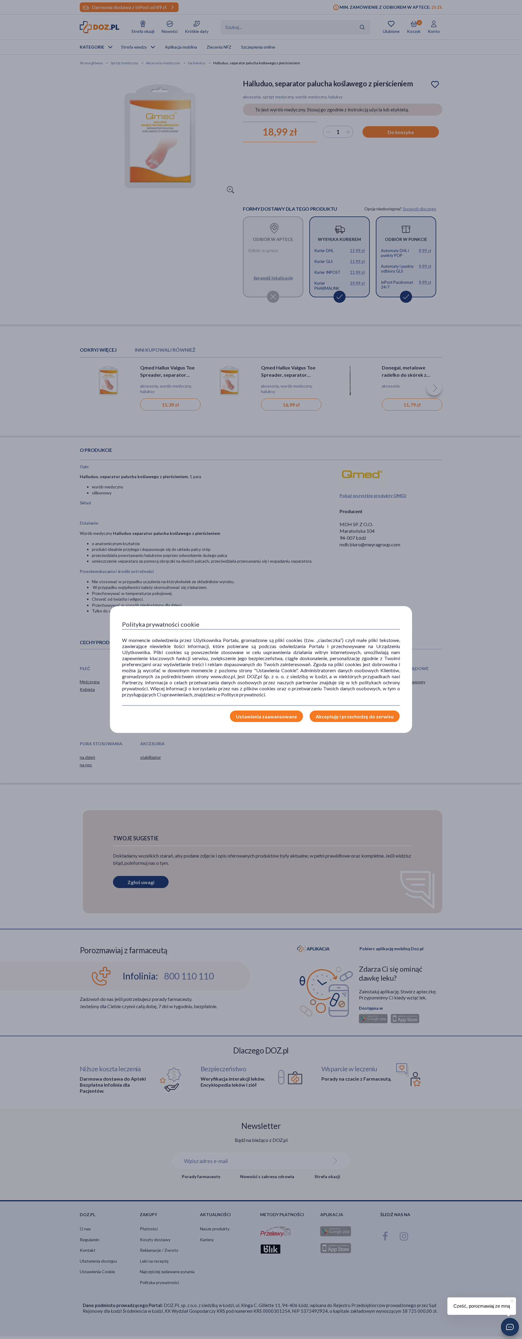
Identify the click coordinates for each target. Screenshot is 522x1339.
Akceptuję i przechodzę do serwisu (355, 716)
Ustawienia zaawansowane (266, 716)
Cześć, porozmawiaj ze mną (481, 1306)
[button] (510, 1327)
